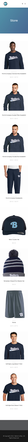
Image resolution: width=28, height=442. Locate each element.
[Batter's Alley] (5, 4)
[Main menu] (25, 4)
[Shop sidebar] (22, 4)
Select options (14, 55)
